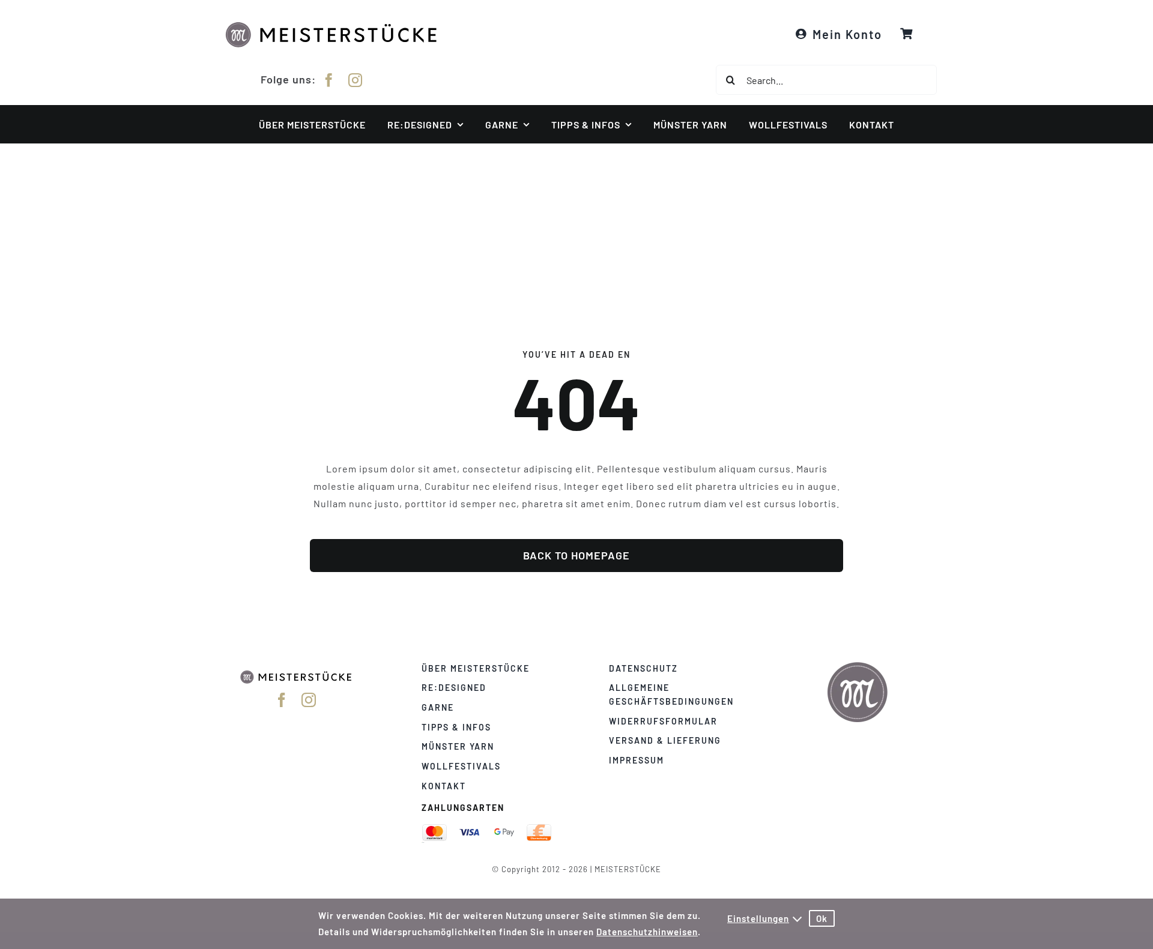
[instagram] (355, 80)
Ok (822, 918)
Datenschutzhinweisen (647, 931)
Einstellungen (758, 918)
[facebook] (329, 80)
